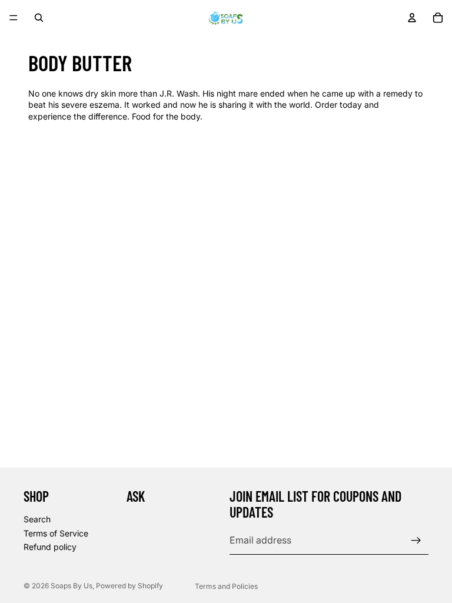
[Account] (412, 18)
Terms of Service (56, 533)
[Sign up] (416, 540)
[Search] (39, 18)
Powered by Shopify (129, 585)
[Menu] (13, 17)
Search (37, 518)
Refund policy (50, 547)
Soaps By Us (71, 585)
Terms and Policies (226, 586)
